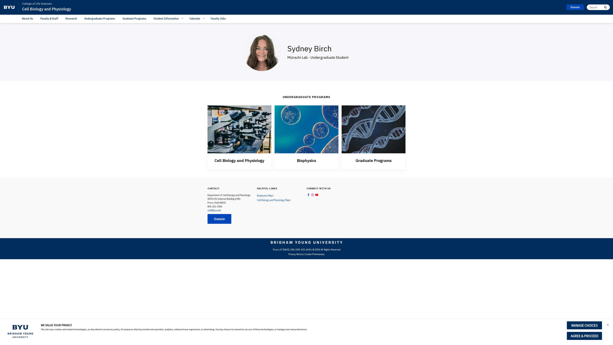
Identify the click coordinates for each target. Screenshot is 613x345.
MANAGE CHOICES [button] (584, 325)
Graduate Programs (134, 18)
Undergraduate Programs (99, 18)
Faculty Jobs (218, 18)
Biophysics (306, 160)
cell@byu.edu (214, 210)
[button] (608, 324)
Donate (219, 219)
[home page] (9, 7)
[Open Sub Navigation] (183, 18)
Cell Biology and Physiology (46, 9)
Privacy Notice (295, 254)
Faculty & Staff (49, 18)
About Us (27, 18)
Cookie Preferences (315, 254)
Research (71, 18)
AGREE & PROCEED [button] (584, 336)
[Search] (605, 7)
